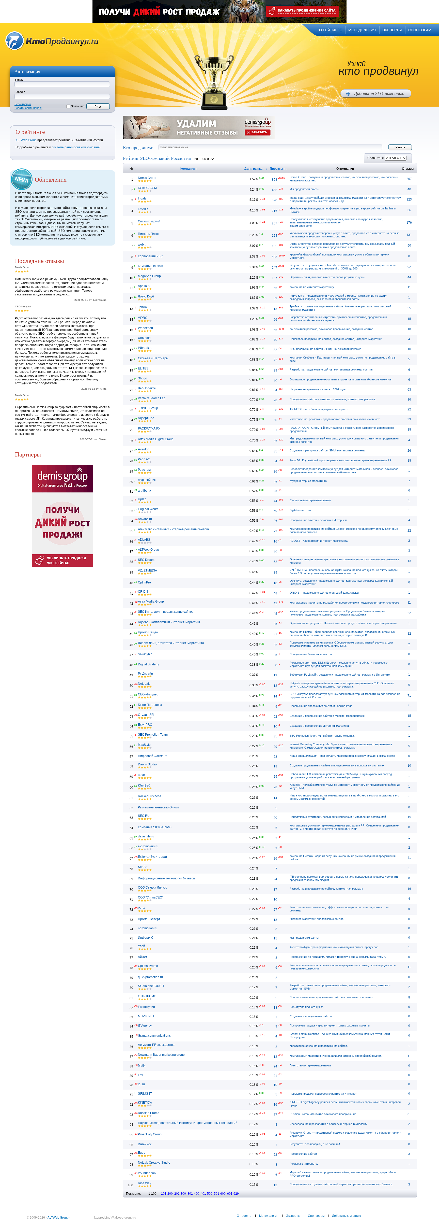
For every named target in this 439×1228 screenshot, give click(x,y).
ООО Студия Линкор (152, 887)
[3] (22, 271)
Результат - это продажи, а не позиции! (315, 1144)
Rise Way (144, 1183)
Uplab (142, 499)
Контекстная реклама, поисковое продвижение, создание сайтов (331, 329)
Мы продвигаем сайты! (304, 189)
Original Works (148, 509)
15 (409, 319)
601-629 (233, 1193)
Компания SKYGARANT (155, 827)
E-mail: (18, 79)
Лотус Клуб (146, 296)
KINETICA (145, 1102)
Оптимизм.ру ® (149, 221)
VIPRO (142, 318)
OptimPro (144, 582)
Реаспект (144, 470)
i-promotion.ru (147, 928)
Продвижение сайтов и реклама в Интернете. (319, 520)
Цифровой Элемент (152, 756)
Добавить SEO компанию (375, 93)
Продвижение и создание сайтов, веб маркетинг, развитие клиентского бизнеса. (341, 1184)
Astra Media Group (151, 601)
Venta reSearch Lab (151, 398)
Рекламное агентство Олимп (158, 807)
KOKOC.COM (147, 188)
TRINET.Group (148, 408)
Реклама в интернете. (304, 1163)
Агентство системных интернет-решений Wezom (173, 529)
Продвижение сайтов (303, 1153)
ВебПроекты (147, 388)
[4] (24, 271)
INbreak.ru (145, 348)
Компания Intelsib (150, 266)
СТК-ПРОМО (147, 996)
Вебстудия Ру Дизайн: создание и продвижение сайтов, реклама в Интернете (340, 674)
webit (141, 244)
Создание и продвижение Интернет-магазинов (320, 725)
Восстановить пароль (28, 107)
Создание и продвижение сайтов (311, 1016)
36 (409, 210)
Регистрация (22, 104)
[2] (19, 271)
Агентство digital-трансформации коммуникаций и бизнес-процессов (334, 947)
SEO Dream (146, 560)
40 (409, 189)
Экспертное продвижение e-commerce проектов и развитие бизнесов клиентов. (341, 379)
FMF (141, 1075)
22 (409, 409)
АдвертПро (146, 418)
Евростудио (146, 1007)
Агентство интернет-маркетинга (310, 1065)
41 (409, 858)
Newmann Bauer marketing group (161, 1054)
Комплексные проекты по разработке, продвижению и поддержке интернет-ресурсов (344, 602)
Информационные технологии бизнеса (166, 878)
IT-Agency (145, 1025)
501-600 (220, 1193)
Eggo (141, 1152)
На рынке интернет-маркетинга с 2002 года (318, 389)
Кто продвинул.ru (52, 40)
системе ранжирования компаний (76, 147)
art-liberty (144, 490)
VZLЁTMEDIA (147, 570)
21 (409, 706)
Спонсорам (316, 1216)
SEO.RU (144, 816)
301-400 (193, 1193)
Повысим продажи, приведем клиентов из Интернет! (323, 1093)
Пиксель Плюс (148, 234)
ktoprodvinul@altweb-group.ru (115, 1217)
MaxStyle (144, 745)
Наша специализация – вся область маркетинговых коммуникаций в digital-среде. (343, 755)
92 (409, 267)
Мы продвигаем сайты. (304, 937)
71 (409, 695)
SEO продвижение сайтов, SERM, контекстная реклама (325, 348)
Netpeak (144, 684)
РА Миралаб (147, 1173)
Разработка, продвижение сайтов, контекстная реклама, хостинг (331, 369)
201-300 (180, 1193)
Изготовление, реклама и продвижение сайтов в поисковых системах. (335, 419)
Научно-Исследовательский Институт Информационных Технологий (187, 1123)
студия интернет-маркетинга (308, 480)
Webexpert (145, 328)
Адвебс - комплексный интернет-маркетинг (169, 622)
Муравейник (146, 480)
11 (409, 287)
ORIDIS (143, 591)
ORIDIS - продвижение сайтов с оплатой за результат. (324, 592)
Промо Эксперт (149, 919)
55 (409, 308)
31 (409, 1114)
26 (409, 450)
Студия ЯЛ (146, 715)
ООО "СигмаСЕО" (150, 897)
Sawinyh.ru (145, 654)
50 (409, 245)
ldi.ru (141, 1084)
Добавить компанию (346, 1216)
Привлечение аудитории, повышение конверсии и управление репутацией (338, 816)
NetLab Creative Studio (154, 1162)
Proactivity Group (150, 1134)
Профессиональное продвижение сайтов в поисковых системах (331, 997)
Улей (141, 946)
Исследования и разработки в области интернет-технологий (328, 1123)
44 (409, 277)
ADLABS (144, 539)
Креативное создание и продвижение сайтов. (319, 1045)
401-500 (206, 1193)
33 (409, 419)
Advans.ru (145, 519)
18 (409, 329)
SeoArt (142, 867)
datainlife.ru (146, 836)
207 (409, 179)
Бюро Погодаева (150, 705)
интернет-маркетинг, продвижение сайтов (316, 918)
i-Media (143, 209)
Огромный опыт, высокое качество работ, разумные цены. (327, 277)
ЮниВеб (144, 785)
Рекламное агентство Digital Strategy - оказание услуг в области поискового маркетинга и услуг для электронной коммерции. (338, 664)
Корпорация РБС (150, 256)
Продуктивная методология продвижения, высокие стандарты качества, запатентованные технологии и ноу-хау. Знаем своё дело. (336, 222)
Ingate (142, 198)
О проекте (244, 1216)
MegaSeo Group (149, 276)
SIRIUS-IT (145, 1093)
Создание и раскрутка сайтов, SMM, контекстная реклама (327, 450)
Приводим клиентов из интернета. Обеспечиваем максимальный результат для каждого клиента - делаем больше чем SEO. (341, 644)
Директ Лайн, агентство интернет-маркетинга (171, 643)
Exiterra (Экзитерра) (152, 857)
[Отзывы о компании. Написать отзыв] (139, 181)
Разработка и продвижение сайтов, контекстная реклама (326, 888)
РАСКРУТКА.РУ (149, 428)
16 (409, 399)
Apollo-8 (144, 286)
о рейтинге (330, 30)
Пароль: (19, 91)
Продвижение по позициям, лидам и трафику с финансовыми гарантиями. (338, 956)
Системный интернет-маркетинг (310, 500)
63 (409, 389)
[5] (27, 271)
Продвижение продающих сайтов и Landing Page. (321, 705)
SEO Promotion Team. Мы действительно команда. (322, 735)
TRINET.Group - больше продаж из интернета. (319, 409)
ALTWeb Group (26, 140)
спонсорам (419, 30)
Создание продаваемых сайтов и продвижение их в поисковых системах (337, 765)
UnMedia (144, 338)
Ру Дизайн (145, 673)
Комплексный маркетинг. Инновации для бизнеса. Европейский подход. (336, 1055)
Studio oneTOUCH (151, 986)
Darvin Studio (147, 764)
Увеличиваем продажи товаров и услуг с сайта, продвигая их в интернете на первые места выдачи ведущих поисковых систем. (344, 235)
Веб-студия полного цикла (306, 1006)
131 (409, 235)
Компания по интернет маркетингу (312, 287)
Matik (141, 1065)
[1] (16, 271)
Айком (142, 957)
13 (409, 561)
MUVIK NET (146, 1016)
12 (409, 633)
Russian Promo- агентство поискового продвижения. (323, 1114)
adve (141, 775)
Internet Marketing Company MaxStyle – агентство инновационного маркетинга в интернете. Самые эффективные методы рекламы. (341, 746)
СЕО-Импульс (148, 694)
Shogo (142, 378)
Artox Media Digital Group (156, 439)
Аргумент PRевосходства (156, 1045)
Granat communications (154, 1035)
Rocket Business (149, 796)
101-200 (167, 1193)
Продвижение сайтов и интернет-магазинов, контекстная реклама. (333, 399)
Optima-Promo (148, 966)
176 (409, 222)
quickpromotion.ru (150, 977)
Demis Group (147, 178)
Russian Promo (148, 1113)
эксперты (392, 30)
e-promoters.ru (148, 846)
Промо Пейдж (148, 632)
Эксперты (293, 1216)
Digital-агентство (300, 510)
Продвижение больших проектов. (311, 654)
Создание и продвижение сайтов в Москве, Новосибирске (327, 715)
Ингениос (145, 1144)
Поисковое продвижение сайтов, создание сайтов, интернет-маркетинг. (336, 338)
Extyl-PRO (145, 724)
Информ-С (145, 937)
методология (362, 30)
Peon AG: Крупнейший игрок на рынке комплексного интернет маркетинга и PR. (341, 460)
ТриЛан (143, 307)
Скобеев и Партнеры (153, 358)
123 (409, 199)
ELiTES (143, 368)
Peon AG (144, 459)
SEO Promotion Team (153, 734)
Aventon (143, 449)
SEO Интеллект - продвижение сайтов (165, 611)
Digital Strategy (148, 664)
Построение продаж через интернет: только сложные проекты (330, 1025)
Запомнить (78, 106)
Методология (268, 1216)
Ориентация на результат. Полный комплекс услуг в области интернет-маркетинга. (343, 623)
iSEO (141, 908)
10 (409, 349)
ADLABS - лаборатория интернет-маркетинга (319, 540)
